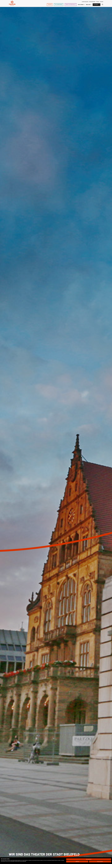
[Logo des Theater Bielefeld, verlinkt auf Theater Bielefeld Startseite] (12, 3)
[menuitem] (49, 4)
